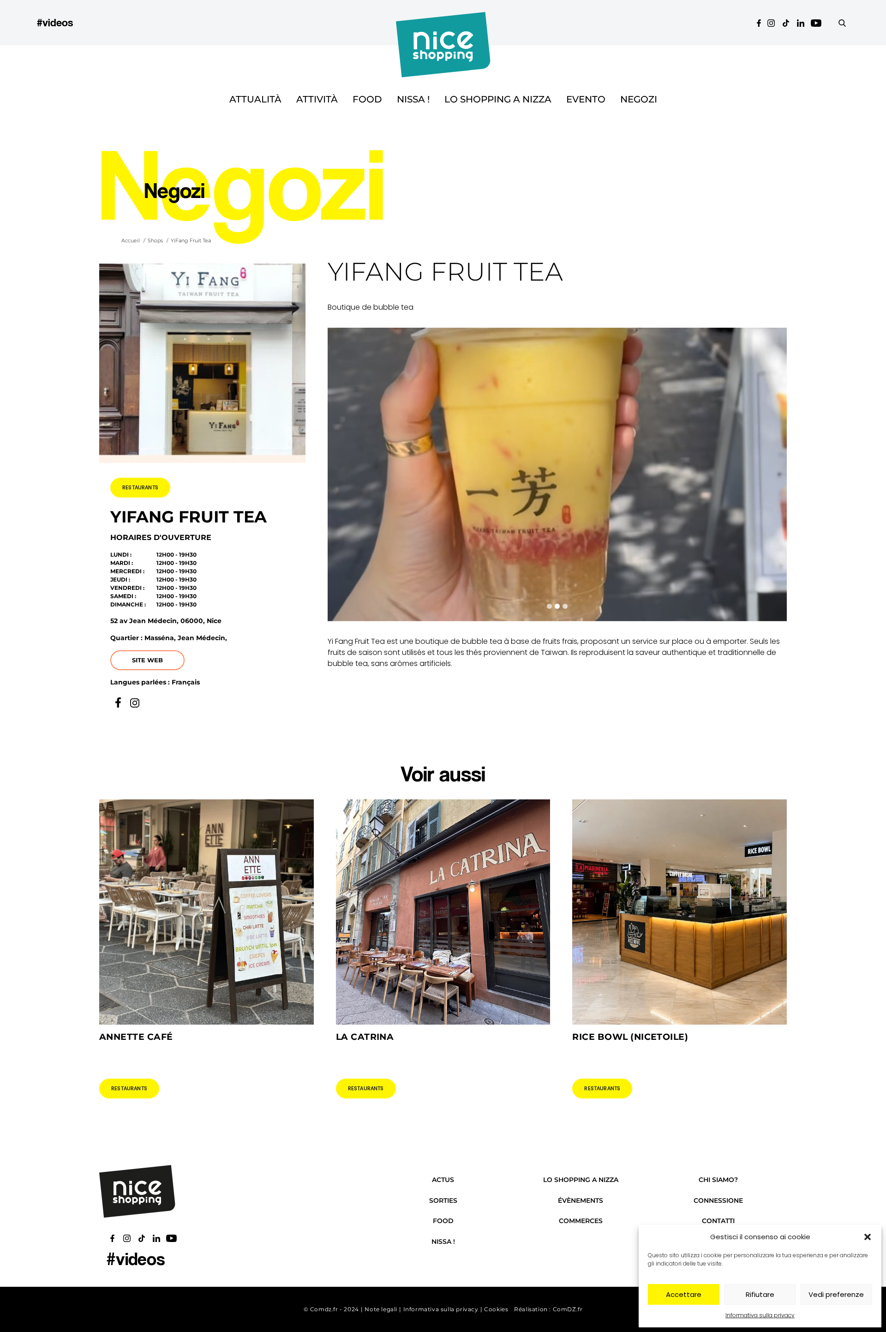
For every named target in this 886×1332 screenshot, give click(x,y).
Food (367, 99)
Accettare (683, 1294)
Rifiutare (760, 1294)
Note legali (381, 1309)
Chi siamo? (718, 1180)
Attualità (255, 99)
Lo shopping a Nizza (497, 99)
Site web (147, 660)
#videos (55, 22)
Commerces (581, 1221)
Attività (317, 99)
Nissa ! (413, 99)
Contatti (718, 1221)
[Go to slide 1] (549, 606)
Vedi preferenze (836, 1294)
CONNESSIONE (718, 1200)
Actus (443, 1180)
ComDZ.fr (568, 1309)
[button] (867, 1237)
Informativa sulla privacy (760, 1315)
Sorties (443, 1200)
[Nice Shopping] (443, 22)
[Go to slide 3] (565, 606)
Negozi (638, 99)
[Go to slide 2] (557, 606)
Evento (585, 99)
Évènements (580, 1200)
